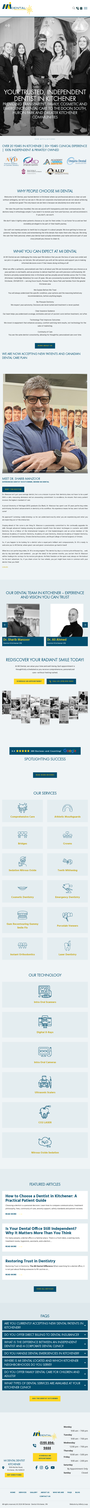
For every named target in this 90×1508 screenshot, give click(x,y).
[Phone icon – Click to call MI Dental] (45, 1435)
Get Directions (14, 1475)
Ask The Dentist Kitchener (45, 1398)
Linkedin (5, 567)
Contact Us (45, 1496)
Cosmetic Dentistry (22, 897)
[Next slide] (85, 625)
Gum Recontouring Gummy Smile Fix (22, 926)
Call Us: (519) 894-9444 (62, 681)
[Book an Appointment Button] (81, 8)
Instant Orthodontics (22, 955)
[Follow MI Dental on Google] (47, 1468)
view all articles (45, 1289)
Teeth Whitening (67, 870)
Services (22, 1492)
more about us (45, 345)
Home (12, 1492)
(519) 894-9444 (47, 1445)
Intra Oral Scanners (45, 1002)
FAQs (69, 1492)
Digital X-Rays (45, 1032)
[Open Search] (73, 8)
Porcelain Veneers (67, 926)
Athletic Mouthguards (67, 817)
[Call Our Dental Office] (78, 8)
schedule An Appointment (29, 681)
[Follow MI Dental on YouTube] (53, 1468)
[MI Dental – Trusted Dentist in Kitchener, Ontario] (17, 8)
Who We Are (58, 1492)
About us (45, 1492)
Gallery (33, 1492)
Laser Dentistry (67, 955)
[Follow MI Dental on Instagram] (41, 1468)
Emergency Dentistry (67, 897)
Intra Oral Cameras (45, 1062)
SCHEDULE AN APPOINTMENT (45, 1457)
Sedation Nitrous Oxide (22, 870)
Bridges (22, 844)
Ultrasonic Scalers (45, 1092)
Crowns (67, 844)
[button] (45, 1325)
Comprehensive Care (22, 817)
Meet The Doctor (13, 489)
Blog (77, 1492)
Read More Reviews (45, 775)
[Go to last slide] (5, 625)
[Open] (85, 8)
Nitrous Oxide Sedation (45, 1153)
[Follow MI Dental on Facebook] (36, 1468)
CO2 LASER (45, 1123)
